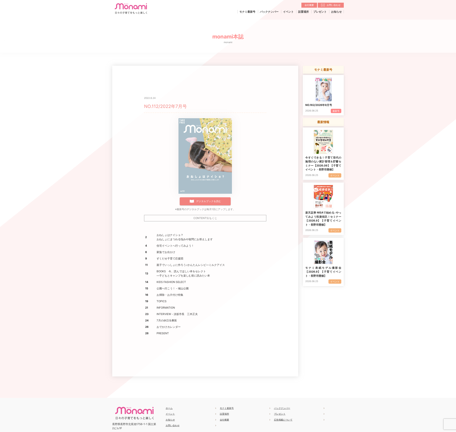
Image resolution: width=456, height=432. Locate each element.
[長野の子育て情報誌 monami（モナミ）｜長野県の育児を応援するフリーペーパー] (131, 14)
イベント (288, 11)
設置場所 (303, 11)
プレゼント (320, 11)
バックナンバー (269, 11)
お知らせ (336, 11)
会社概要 (309, 5)
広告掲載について (283, 419)
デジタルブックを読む (208, 201)
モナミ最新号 (247, 11)
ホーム (169, 408)
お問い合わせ (334, 5)
